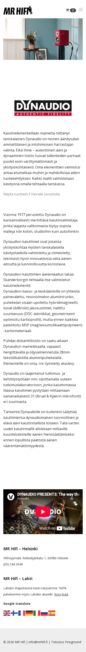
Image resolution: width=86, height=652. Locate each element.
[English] (7, 613)
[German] (29, 613)
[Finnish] (14, 613)
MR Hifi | (22, 642)
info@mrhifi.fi (38, 642)
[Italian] (37, 613)
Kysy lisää (61, 594)
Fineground (73, 642)
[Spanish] (52, 613)
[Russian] (44, 613)
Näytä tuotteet (15, 194)
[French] (22, 613)
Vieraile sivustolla (45, 194)
